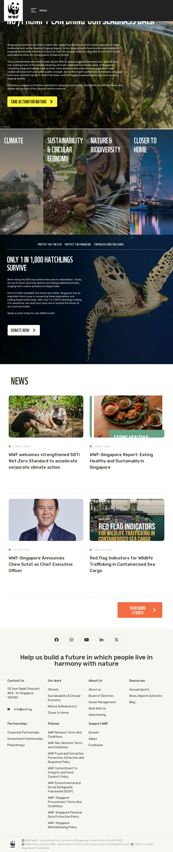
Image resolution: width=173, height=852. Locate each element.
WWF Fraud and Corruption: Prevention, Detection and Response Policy (66, 758)
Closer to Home (58, 713)
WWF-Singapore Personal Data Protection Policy (65, 815)
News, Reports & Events (145, 696)
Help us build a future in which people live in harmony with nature (86, 660)
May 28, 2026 (21, 549)
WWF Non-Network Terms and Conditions (65, 745)
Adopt (93, 739)
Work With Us (97, 708)
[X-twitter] (116, 640)
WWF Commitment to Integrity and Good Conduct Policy (62, 773)
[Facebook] (56, 640)
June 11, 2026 (21, 446)
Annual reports (139, 689)
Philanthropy (16, 745)
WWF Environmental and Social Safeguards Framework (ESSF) (64, 787)
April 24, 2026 (103, 549)
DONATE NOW (20, 329)
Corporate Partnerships (23, 732)
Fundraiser (96, 745)
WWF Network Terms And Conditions (65, 735)
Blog (132, 702)
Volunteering (97, 715)
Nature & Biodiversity (62, 706)
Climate (53, 689)
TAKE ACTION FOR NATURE (29, 101)
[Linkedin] (101, 640)
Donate (94, 732)
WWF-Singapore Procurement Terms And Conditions (64, 802)
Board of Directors (101, 696)
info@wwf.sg (23, 709)
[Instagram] (71, 640)
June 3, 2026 (102, 446)
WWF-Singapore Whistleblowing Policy (62, 825)
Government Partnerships (25, 739)
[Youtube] (86, 640)
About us (95, 689)
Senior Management (102, 702)
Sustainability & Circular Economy (64, 698)
